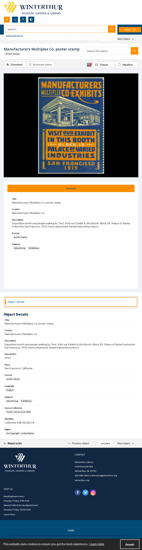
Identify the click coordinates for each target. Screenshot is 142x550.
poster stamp (20, 237)
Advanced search (14, 35)
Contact (71, 530)
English (10, 390)
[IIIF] (89, 64)
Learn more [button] (96, 544)
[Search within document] (134, 51)
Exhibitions (33, 248)
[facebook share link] (78, 492)
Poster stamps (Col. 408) (18, 411)
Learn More (9, 514)
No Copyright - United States (20, 433)
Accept (129, 544)
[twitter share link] (85, 492)
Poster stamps (13, 53)
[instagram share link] (93, 492)
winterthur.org (82, 480)
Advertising (19, 248)
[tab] (71, 188)
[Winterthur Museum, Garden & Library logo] (33, 8)
